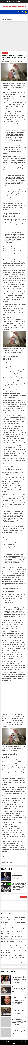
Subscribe (26, 12)
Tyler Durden (6, 469)
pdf (21, 113)
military (13, 102)
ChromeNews (20, 1041)
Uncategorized (4, 53)
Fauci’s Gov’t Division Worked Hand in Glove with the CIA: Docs (6, 1011)
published (10, 293)
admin (4, 61)
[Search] (23, 11)
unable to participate (11, 438)
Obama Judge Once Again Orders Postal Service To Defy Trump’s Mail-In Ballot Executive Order (13, 928)
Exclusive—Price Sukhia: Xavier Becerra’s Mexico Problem (6, 1032)
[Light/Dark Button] (19, 11)
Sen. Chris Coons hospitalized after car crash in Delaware (6, 876)
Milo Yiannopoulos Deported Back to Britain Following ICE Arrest (6, 1022)
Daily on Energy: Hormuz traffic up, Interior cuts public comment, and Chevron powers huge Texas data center (6, 887)
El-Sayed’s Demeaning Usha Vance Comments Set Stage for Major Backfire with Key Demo (6, 979)
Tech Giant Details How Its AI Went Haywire (12, 962)
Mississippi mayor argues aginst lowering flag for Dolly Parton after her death (6, 990)
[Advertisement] (14, 37)
